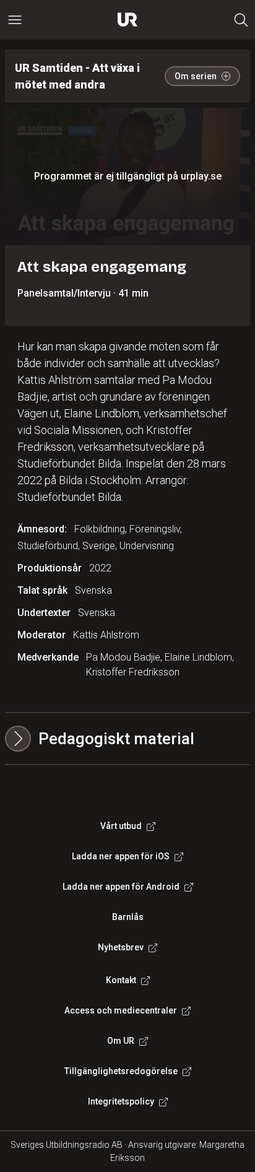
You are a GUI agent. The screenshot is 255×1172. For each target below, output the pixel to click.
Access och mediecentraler (120, 1010)
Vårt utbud (121, 826)
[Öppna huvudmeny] (14, 19)
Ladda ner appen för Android (121, 887)
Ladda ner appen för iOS (121, 856)
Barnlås (128, 917)
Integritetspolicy (121, 1101)
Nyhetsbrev (121, 947)
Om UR (120, 1041)
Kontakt (121, 980)
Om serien (196, 76)
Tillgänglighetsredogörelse (121, 1071)
